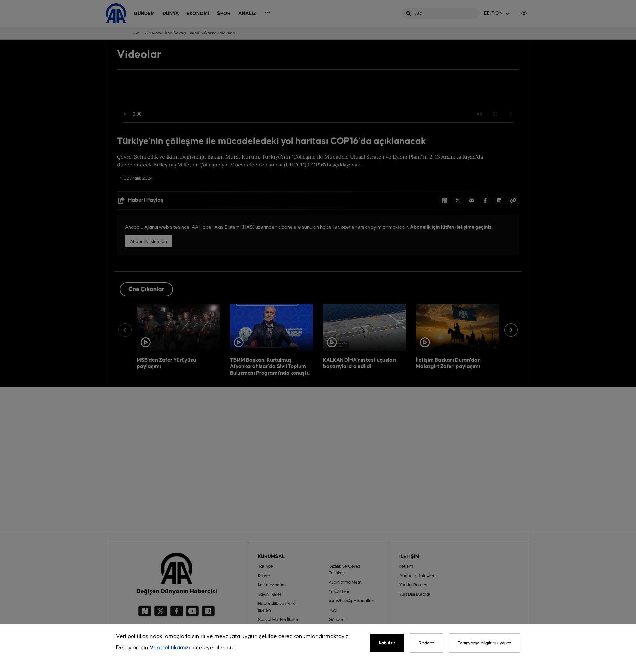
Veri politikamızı (170, 648)
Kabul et (387, 643)
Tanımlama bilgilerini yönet (484, 643)
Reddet (426, 643)
